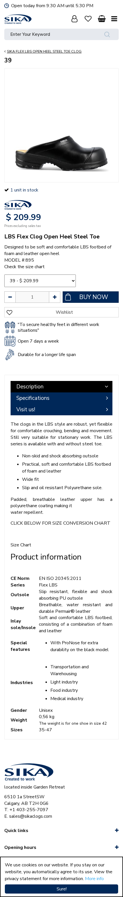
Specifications (32, 398)
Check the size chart (24, 267)
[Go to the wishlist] (88, 18)
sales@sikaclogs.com (30, 816)
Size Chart (21, 545)
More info (94, 879)
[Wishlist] (88, 18)
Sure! (62, 889)
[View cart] (101, 18)
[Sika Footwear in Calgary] (18, 18)
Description (29, 386)
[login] (74, 18)
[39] (61, 125)
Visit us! (25, 409)
